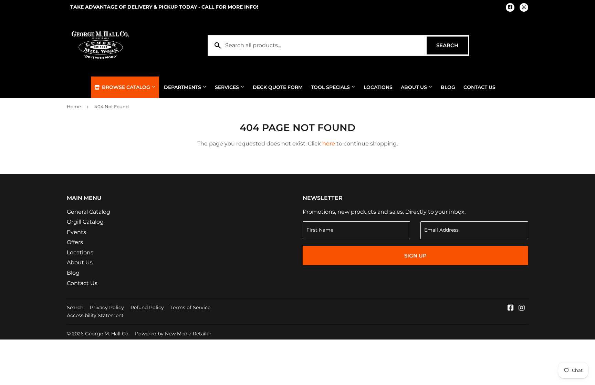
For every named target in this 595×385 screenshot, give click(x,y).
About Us (414, 87)
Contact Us (479, 87)
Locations (378, 87)
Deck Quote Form (278, 87)
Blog (448, 87)
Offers (75, 242)
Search (452, 45)
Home (74, 106)
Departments (183, 87)
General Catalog (88, 212)
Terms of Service (190, 307)
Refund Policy (147, 307)
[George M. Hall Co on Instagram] (522, 308)
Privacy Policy (107, 307)
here (328, 143)
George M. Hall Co (106, 333)
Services (227, 87)
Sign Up (415, 255)
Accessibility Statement (95, 315)
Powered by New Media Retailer (173, 333)
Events (76, 232)
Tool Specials (331, 87)
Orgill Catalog (85, 222)
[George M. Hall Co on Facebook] (511, 308)
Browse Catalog (126, 87)
